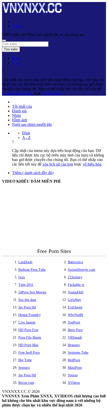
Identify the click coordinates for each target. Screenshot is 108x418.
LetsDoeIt (25, 262)
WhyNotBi (75, 315)
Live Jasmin (26, 322)
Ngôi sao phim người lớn (32, 124)
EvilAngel (75, 307)
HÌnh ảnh (19, 120)
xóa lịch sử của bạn (17, 93)
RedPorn (74, 360)
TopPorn (74, 322)
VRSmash (75, 337)
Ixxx (21, 277)
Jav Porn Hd (27, 307)
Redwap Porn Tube (32, 270)
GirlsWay (74, 300)
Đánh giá (19, 111)
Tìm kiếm (11, 49)
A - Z (16, 63)
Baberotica (75, 262)
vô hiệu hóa (51, 93)
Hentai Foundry (29, 315)
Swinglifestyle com (81, 270)
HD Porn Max (28, 345)
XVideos (74, 383)
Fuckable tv (76, 285)
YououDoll (75, 292)
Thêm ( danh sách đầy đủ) (32, 173)
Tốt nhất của (22, 106)
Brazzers (74, 345)
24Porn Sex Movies (32, 292)
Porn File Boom (29, 337)
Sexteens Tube (78, 352)
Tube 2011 (25, 285)
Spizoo (73, 375)
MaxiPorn (75, 368)
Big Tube (25, 360)
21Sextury (75, 277)
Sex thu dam (27, 300)
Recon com (26, 383)
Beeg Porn (75, 330)
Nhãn (16, 115)
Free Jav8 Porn (29, 352)
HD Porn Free (28, 330)
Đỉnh (16, 58)
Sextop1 (24, 368)
